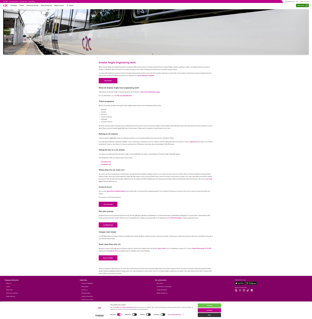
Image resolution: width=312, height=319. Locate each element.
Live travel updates (14, 1)
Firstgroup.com (106, 164)
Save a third (162, 248)
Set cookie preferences (174, 314)
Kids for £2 (113, 251)
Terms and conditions (12, 293)
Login (297, 1)
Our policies (160, 283)
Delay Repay (32, 1)
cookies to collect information (124, 307)
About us (8, 283)
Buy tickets (5, 1)
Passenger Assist (23, 1)
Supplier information (87, 296)
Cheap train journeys (87, 299)
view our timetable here (124, 95)
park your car (194, 142)
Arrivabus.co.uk (106, 162)
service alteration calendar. (145, 75)
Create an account (304, 1)
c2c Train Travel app (174, 218)
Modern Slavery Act (162, 293)
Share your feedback (87, 283)
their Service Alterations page (150, 92)
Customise (209, 310)
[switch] (134, 314)
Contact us (84, 290)
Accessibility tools (290, 1)
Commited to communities (164, 286)
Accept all (209, 305)
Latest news (9, 290)
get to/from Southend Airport (116, 191)
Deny (209, 315)
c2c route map (108, 204)
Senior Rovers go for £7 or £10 (201, 248)
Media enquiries (10, 296)
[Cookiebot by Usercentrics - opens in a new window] (99, 316)
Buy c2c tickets (108, 258)
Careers (8, 286)
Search (71, 5)
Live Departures (108, 225)
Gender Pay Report (162, 290)
